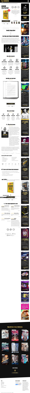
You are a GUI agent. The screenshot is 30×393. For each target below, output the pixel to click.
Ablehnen (5, 197)
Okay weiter (2, 197)
